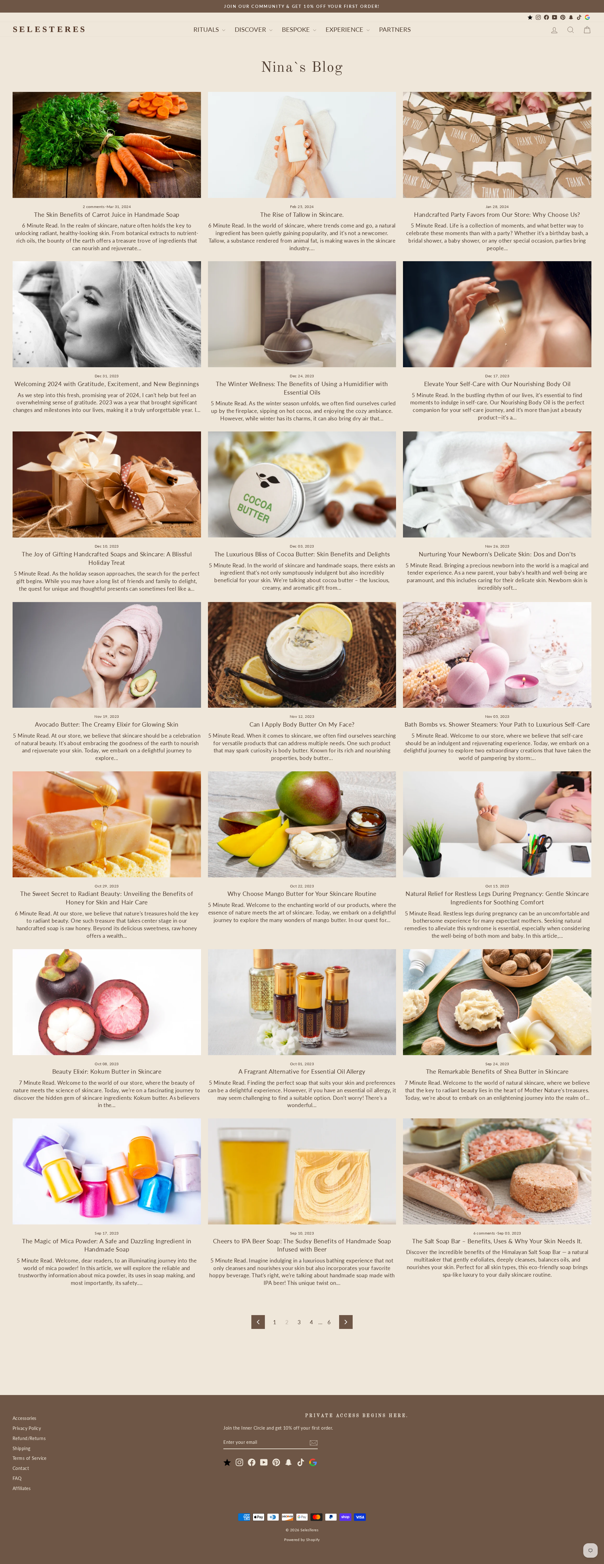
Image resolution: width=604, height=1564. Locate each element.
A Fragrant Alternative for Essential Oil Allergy (301, 1071)
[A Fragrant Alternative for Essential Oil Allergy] (302, 1002)
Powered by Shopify (302, 1539)
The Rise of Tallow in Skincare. (302, 214)
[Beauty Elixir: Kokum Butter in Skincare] (107, 1002)
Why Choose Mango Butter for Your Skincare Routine (302, 893)
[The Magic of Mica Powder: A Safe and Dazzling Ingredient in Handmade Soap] (107, 1171)
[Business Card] (530, 17)
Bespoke (296, 29)
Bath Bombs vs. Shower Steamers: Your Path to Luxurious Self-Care (497, 724)
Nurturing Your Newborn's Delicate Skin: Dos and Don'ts (497, 554)
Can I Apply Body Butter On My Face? (302, 724)
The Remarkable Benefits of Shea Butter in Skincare (497, 1071)
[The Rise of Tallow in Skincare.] (302, 145)
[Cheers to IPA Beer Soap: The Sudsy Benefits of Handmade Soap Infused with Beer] (302, 1171)
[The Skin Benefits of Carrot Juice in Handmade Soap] (107, 145)
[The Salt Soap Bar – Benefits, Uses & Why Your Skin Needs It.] (497, 1171)
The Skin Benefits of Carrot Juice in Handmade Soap (106, 214)
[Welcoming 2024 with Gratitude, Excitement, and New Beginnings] (107, 314)
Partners (395, 29)
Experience (345, 29)
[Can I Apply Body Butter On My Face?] (302, 655)
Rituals (207, 29)
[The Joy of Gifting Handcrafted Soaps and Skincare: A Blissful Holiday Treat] (107, 484)
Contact (21, 1468)
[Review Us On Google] (587, 17)
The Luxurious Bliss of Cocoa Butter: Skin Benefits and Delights (302, 554)
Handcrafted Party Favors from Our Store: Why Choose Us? (497, 214)
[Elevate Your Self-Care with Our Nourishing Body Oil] (497, 314)
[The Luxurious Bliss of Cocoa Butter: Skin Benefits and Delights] (302, 484)
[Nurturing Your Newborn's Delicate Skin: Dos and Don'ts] (497, 484)
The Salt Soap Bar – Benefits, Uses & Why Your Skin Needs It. (497, 1241)
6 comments (484, 1233)
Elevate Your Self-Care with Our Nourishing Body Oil (497, 383)
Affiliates (22, 1488)
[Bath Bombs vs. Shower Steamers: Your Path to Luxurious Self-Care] (497, 655)
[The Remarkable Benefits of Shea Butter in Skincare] (497, 1002)
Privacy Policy (27, 1428)
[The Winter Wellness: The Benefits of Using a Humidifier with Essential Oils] (302, 314)
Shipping (21, 1448)
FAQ (17, 1478)
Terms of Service (30, 1458)
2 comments (94, 206)
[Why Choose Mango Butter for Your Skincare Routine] (302, 824)
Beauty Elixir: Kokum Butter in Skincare (107, 1071)
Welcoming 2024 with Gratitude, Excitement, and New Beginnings (106, 383)
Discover (251, 29)
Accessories (24, 1418)
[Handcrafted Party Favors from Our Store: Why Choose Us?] (497, 145)
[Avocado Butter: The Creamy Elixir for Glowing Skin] (107, 655)
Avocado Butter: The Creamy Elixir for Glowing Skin (106, 724)
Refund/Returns (29, 1438)
